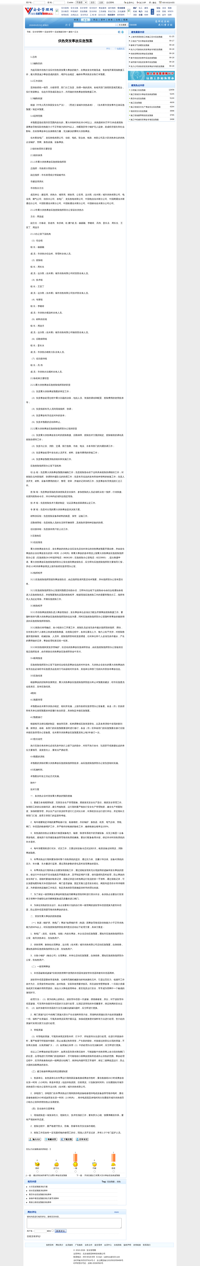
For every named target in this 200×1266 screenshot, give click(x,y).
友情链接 (137, 1245)
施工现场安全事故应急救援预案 (144, 94)
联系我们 (146, 1245)
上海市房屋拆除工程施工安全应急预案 (146, 37)
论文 (77, 15)
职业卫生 (112, 11)
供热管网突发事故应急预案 (142, 54)
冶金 (146, 11)
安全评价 (93, 11)
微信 (154, 3)
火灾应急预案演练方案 (38, 1187)
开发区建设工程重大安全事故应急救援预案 (102, 1175)
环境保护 (74, 11)
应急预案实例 (60, 32)
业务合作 (88, 1245)
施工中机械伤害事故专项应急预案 (145, 120)
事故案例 (102, 8)
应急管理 (48, 32)
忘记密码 (110, 2)
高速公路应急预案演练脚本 (40, 1202)
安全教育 (65, 11)
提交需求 (98, 1245)
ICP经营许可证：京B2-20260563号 (88, 1263)
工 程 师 (93, 15)
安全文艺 (102, 15)
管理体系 (65, 15)
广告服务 (79, 1245)
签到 (158, 15)
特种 (146, 15)
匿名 (49, 1231)
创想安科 (50, 1245)
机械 (135, 11)
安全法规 (74, 8)
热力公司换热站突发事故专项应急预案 (146, 49)
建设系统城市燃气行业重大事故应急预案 (50, 1175)
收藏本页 (121, 48)
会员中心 (130, 3)
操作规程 (112, 8)
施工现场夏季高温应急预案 (142, 115)
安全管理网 (37, 32)
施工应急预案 (136, 103)
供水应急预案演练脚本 (38, 1190)
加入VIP (142, 3)
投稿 (164, 11)
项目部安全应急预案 (139, 111)
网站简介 (59, 1245)
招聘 (170, 15)
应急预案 (84, 11)
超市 (164, 15)
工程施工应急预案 (138, 90)
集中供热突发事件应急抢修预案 (144, 58)
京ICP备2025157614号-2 (84, 1260)
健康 (123, 11)
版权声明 (127, 1245)
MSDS (170, 11)
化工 (140, 8)
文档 (72, 15)
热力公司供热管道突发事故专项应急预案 (147, 66)
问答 (158, 11)
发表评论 (60, 1231)
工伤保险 (102, 11)
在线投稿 (117, 1245)
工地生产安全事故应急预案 (142, 41)
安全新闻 (65, 8)
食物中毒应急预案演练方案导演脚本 (44, 1198)
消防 (135, 15)
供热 (119, 1182)
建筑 (146, 8)
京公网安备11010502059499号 (110, 1260)
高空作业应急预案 (138, 98)
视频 (170, 8)
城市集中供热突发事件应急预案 (144, 62)
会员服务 (69, 1245)
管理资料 (121, 15)
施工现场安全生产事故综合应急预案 (146, 107)
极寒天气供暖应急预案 (140, 45)
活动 (164, 8)
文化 (119, 11)
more (116, 1212)
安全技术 (93, 8)
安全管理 (84, 8)
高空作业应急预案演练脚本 (40, 1194)
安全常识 (84, 15)
